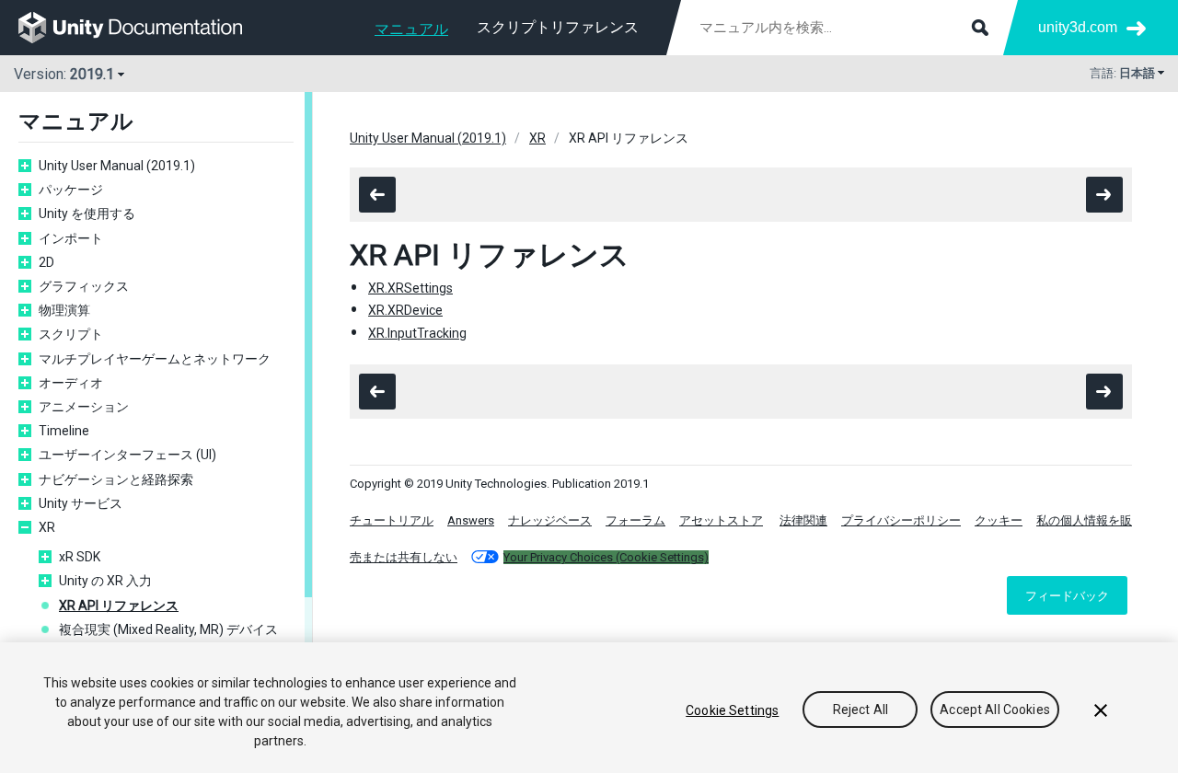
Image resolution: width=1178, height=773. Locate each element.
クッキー (998, 520)
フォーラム (635, 520)
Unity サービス (80, 503)
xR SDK (79, 556)
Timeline (64, 430)
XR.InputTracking (417, 333)
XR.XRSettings (410, 288)
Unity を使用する (87, 213)
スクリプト (71, 334)
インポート (71, 238)
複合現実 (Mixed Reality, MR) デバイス (168, 629)
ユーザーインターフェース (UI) (127, 454)
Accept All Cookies (995, 710)
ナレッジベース (550, 520)
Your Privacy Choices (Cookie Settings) (606, 557)
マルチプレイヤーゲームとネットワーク (155, 359)
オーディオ (71, 382)
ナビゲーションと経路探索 (116, 479)
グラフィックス (84, 286)
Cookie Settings (732, 710)
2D (46, 262)
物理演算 (64, 310)
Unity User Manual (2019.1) (117, 165)
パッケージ (71, 189)
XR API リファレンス (119, 605)
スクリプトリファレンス (558, 27)
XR (47, 527)
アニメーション (84, 406)
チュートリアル (391, 520)
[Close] (1101, 710)
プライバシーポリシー (901, 520)
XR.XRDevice (405, 310)
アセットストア (721, 520)
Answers (470, 520)
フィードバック (1067, 595)
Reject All (860, 710)
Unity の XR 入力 (105, 580)
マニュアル (411, 29)
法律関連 (803, 520)
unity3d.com (1077, 27)
